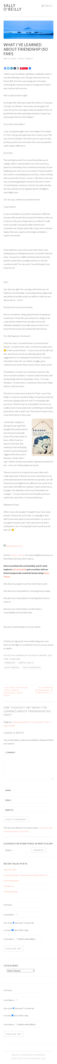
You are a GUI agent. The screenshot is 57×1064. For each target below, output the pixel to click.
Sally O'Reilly (13, 7)
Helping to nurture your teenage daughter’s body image (16, 692)
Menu (48, 5)
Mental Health (26, 663)
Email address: (9, 939)
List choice (7, 930)
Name (8, 790)
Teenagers (15, 659)
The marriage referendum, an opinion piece (44, 690)
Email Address (9, 915)
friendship (10, 663)
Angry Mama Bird (10, 870)
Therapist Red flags (11, 892)
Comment (10, 754)
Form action (8, 923)
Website (9, 810)
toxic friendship (19, 569)
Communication (22, 655)
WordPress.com (37, 1058)
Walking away (9, 886)
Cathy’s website (17, 555)
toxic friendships (31, 667)
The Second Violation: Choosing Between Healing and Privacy (25, 875)
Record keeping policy (11, 881)
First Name (8, 905)
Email (8, 800)
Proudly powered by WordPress (28, 1055)
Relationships (39, 655)
